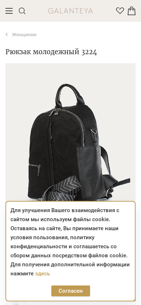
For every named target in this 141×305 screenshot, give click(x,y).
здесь (42, 273)
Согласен (71, 291)
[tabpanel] (70, 143)
